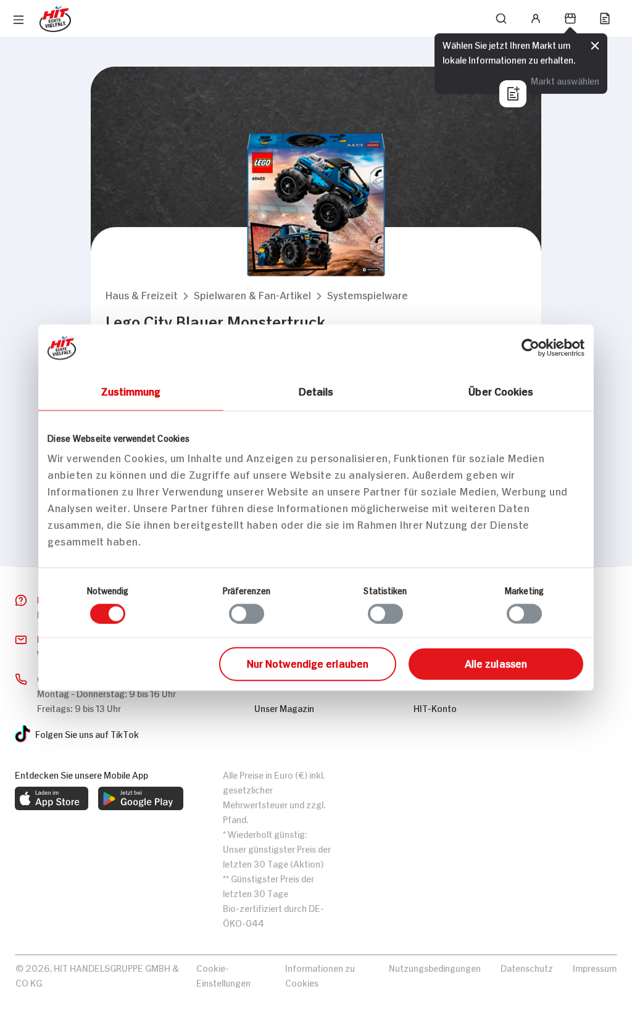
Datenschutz (527, 967)
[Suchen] (501, 18)
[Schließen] (595, 45)
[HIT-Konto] (535, 18)
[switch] (246, 613)
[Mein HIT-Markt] (570, 18)
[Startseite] (55, 19)
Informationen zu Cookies (320, 974)
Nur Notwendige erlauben (307, 662)
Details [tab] (316, 390)
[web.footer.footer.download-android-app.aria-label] (140, 798)
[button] (142, 294)
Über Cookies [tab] (500, 390)
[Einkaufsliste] (604, 18)
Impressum (595, 967)
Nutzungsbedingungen (435, 967)
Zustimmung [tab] (131, 390)
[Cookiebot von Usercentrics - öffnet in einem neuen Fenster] (530, 347)
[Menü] (18, 19)
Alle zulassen (496, 662)
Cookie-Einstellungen (223, 974)
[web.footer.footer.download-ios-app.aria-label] (51, 798)
